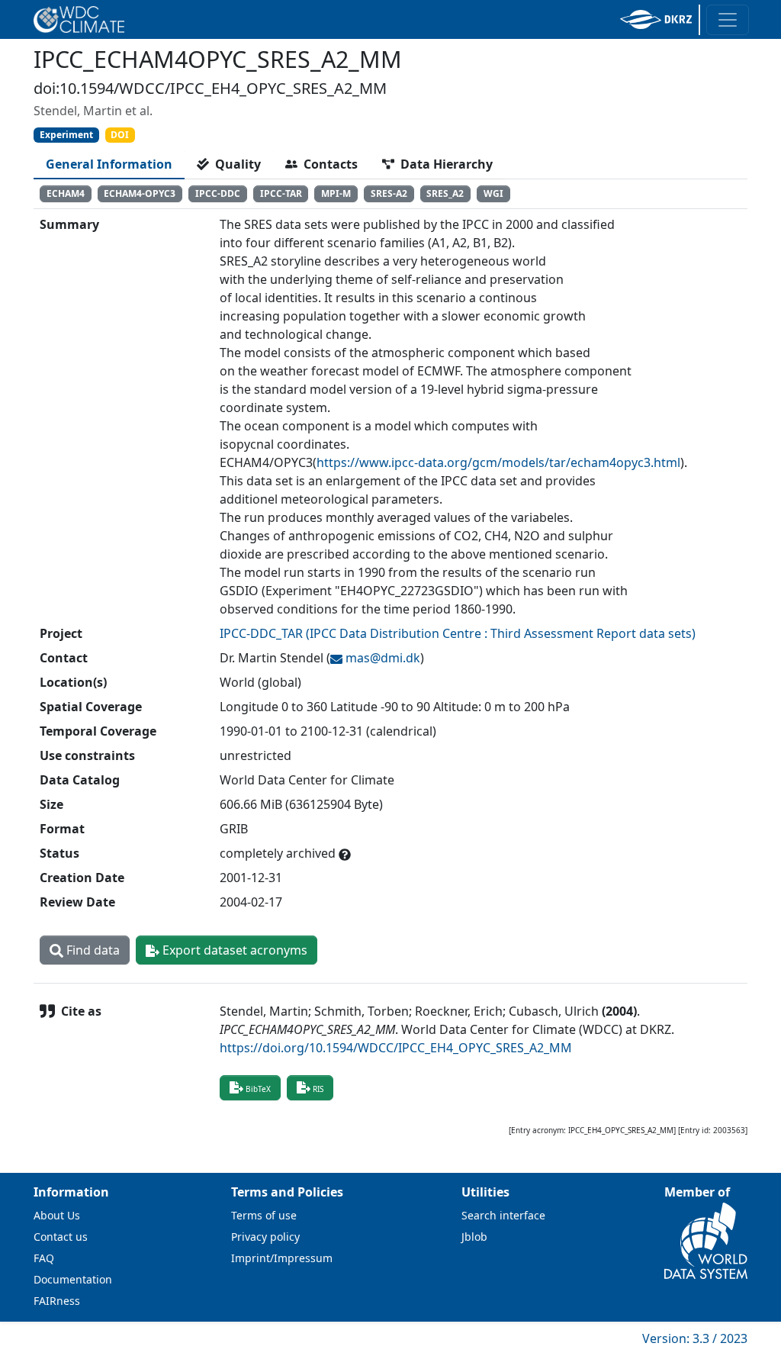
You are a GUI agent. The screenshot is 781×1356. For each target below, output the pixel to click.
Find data (91, 950)
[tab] (109, 164)
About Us (57, 1215)
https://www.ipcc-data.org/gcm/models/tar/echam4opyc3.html (498, 462)
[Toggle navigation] (727, 20)
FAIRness (57, 1300)
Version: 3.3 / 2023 (694, 1338)
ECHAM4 (66, 193)
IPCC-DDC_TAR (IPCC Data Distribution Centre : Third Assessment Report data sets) (458, 633)
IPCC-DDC (217, 193)
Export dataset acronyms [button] (233, 950)
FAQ (44, 1258)
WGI (493, 193)
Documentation (73, 1279)
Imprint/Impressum (282, 1258)
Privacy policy (265, 1236)
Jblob (474, 1236)
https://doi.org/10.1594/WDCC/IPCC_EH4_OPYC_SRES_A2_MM (396, 1047)
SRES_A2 (445, 193)
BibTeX (258, 1089)
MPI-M (336, 193)
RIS (318, 1089)
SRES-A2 (389, 193)
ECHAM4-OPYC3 (139, 193)
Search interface (503, 1215)
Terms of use (264, 1215)
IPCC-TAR (281, 193)
